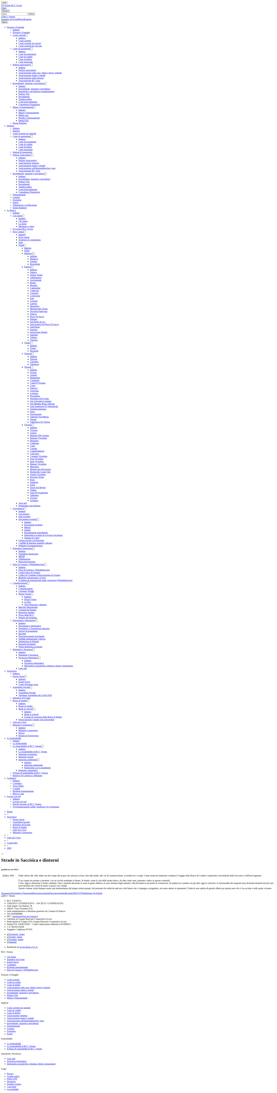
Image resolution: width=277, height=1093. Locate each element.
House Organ (24, 594)
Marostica (34, 466)
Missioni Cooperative (22, 725)
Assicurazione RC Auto (29, 80)
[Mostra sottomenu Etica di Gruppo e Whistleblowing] (45, 564)
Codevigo (34, 290)
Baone (33, 283)
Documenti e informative (24, 620)
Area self (22, 503)
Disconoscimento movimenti (31, 636)
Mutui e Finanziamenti (23, 107)
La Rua (27, 602)
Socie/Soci (12, 671)
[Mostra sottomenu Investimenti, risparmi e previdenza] (45, 83)
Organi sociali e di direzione (31, 540)
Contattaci (11, 778)
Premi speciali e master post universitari (36, 719)
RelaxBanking (24, 19)
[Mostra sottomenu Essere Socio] (25, 676)
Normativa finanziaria (22, 548)
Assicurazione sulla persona (31, 78)
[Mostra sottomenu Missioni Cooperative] (33, 725)
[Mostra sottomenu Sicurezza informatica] (39, 657)
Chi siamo (17, 215)
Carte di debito (25, 59)
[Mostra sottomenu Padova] (32, 267)
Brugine (33, 285)
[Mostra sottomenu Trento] (31, 342)
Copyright (11, 1086)
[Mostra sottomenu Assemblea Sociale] (31, 687)
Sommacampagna (38, 409)
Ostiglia (33, 261)
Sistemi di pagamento (22, 152)
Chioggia (34, 361)
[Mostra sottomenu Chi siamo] (23, 215)
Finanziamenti (19, 194)
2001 (9, 848)
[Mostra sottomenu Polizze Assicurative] (32, 155)
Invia (4, 3)
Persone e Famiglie (15, 27)
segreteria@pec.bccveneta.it (25, 916)
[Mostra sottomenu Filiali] (25, 245)
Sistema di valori (31, 538)
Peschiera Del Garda (39, 398)
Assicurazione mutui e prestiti (31, 75)
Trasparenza (6, 893)
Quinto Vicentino (38, 474)
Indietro (16, 30)
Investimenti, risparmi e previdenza (28, 83)
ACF (79, 893)
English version (14, 1084)
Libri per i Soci (19, 722)
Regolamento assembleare (36, 532)
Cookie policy (13, 1076)
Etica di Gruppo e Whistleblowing (28, 564)
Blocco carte (18, 794)
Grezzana (34, 391)
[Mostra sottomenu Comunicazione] (28, 583)
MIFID (21, 556)
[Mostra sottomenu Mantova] (33, 253)
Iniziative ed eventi (9, 19)
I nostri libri (12, 843)
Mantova (28, 253)
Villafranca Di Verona (40, 422)
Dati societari (24, 516)
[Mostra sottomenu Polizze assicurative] (31, 64)
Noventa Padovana (38, 311)
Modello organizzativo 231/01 (32, 578)
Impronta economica (27, 754)
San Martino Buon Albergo (42, 404)
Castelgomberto (37, 451)
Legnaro (34, 301)
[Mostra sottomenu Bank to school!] (34, 709)
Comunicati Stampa (27, 610)
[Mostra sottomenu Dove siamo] (25, 231)
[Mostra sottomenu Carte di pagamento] (31, 48)
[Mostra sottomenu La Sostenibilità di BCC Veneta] (42, 746)
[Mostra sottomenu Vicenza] (33, 424)
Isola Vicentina (37, 461)
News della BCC (26, 615)
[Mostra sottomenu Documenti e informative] (36, 620)
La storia (22, 224)
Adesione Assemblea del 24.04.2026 (35, 695)
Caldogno (34, 443)
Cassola (33, 448)
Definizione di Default (28, 641)
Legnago (34, 393)
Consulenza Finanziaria (29, 104)
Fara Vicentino (36, 459)
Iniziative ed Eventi (21, 698)
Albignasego (36, 277)
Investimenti (24, 96)
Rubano (33, 319)
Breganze (34, 440)
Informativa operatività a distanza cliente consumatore (48, 666)
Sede (20, 242)
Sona (32, 411)
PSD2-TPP (12, 1079)
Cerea (32, 385)
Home (10, 811)
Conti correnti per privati (29, 43)
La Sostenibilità (14, 738)
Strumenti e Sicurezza (22, 649)
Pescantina (35, 396)
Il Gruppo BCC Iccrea (23, 229)
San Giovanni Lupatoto (40, 401)
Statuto (27, 530)
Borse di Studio (20, 700)
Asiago (33, 433)
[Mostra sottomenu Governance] (25, 508)
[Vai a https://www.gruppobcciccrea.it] (11, 5)
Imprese (10, 125)
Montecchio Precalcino (40, 469)
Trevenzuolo (35, 414)
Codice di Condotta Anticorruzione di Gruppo (39, 575)
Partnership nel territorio (29, 505)
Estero (15, 202)
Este (32, 298)
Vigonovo (34, 364)
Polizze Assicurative (22, 155)
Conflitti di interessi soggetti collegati (35, 543)
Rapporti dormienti (27, 644)
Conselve (34, 293)
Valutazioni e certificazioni (25, 205)
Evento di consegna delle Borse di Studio (43, 717)
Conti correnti (19, 35)
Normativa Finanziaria (22, 893)
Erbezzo (34, 388)
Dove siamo (18, 231)
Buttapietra (35, 378)
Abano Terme (36, 275)
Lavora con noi (14, 796)
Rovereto (34, 351)
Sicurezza (11, 1081)
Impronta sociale (25, 757)
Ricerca (5, 11)
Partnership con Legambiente (37, 768)
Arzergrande (35, 280)
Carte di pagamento (21, 48)
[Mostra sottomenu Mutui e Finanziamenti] (34, 107)
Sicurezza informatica (28, 657)
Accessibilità (12, 1089)
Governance (18, 508)
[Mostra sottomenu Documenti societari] (38, 519)
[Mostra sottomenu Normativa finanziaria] (33, 548)
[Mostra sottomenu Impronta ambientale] (38, 759)
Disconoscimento (57, 893)
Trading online (25, 99)
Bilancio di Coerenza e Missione (27, 775)
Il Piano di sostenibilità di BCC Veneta (30, 773)
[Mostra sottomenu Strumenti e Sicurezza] (33, 649)
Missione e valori (26, 226)
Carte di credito (25, 57)
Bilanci (27, 527)
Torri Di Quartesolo (39, 492)
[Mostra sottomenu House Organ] (32, 594)
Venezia (27, 353)
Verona (27, 367)
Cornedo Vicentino (38, 456)
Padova (27, 267)
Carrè (32, 446)
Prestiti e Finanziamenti (29, 118)
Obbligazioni (24, 559)
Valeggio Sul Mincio (39, 417)
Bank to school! (25, 709)
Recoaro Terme (37, 477)
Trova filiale (18, 786)
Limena (33, 303)
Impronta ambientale (27, 759)
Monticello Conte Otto (40, 472)
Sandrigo (34, 482)
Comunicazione (20, 583)
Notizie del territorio (27, 617)
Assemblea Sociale (21, 687)
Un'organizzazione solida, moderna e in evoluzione (36, 807)
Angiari (33, 375)
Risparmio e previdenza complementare (36, 91)
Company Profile (26, 591)
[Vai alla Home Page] (8, 16)
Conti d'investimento (27, 102)
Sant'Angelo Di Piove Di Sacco (44, 324)
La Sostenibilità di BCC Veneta (27, 746)
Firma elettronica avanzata (30, 646)
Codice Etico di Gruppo (29, 572)
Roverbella (35, 264)
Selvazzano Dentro (38, 332)
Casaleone (34, 380)
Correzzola (35, 296)
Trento (27, 343)
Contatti (16, 788)
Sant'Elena (35, 327)
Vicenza (28, 425)
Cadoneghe (35, 288)
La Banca (11, 210)
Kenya (21, 733)
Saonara (33, 329)
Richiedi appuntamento (23, 791)
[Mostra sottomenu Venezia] (32, 353)
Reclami (22, 633)
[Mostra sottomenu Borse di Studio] (28, 700)
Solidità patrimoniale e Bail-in (32, 639)
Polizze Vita (23, 94)
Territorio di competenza (29, 240)
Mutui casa (23, 115)
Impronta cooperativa (28, 770)
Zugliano (34, 500)
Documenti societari (27, 519)
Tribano (33, 337)
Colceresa (34, 453)
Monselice (34, 306)
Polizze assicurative (21, 64)
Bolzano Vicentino (38, 438)
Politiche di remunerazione (30, 545)
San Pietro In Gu (37, 322)
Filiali (3, 8)
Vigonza (34, 340)
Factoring (17, 200)
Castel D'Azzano (37, 383)
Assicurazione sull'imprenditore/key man (36, 168)
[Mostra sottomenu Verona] (32, 367)
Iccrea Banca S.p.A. (29, 947)
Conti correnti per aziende (24, 133)
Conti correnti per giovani (30, 46)
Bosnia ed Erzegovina (28, 735)
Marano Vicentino (38, 464)
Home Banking (20, 123)
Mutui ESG (23, 120)
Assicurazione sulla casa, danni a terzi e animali (40, 73)
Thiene (33, 490)
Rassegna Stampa (26, 612)
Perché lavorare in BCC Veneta (27, 804)
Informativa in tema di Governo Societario (43, 535)
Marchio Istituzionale (28, 607)
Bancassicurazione (26, 561)
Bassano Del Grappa (39, 435)
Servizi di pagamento (28, 631)
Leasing (16, 197)
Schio (32, 485)
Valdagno (34, 495)
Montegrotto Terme (39, 309)
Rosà (32, 479)
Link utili (22, 668)
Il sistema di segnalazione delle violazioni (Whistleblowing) (45, 580)
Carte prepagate (25, 62)
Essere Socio (18, 676)
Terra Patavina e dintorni (35, 604)
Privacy (10, 1073)
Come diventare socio (28, 684)
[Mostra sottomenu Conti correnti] (26, 35)
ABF (75, 893)
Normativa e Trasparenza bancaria (33, 628)
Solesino (34, 335)
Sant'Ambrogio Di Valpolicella (44, 406)
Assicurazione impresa (28, 163)
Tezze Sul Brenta (38, 487)
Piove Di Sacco (37, 316)
